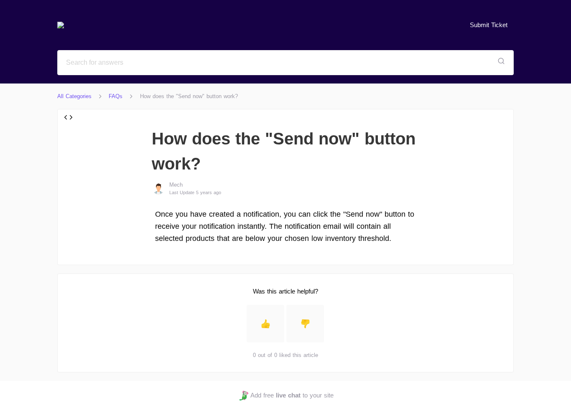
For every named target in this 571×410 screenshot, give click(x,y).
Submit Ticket (488, 24)
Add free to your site (291, 395)
